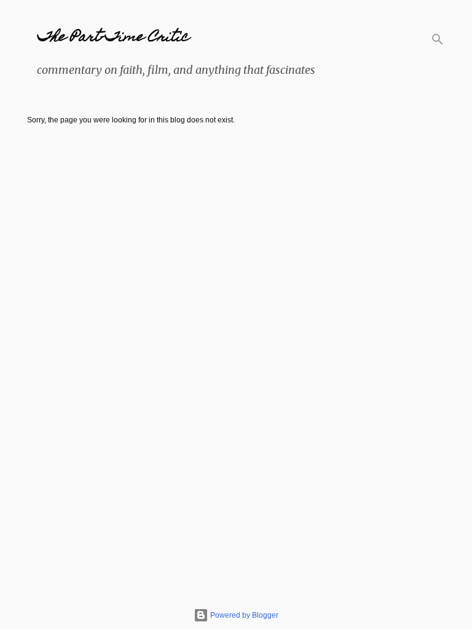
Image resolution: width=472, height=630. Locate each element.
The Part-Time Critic (113, 38)
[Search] (437, 39)
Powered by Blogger (243, 615)
